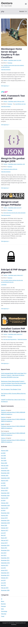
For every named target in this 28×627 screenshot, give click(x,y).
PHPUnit (19, 104)
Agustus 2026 (4, 450)
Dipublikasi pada (14, 60)
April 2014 (3, 553)
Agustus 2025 (4, 480)
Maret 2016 (4, 548)
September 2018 (5, 523)
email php (8, 212)
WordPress (13, 624)
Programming (13, 339)
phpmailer (23, 212)
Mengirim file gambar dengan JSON (13, 160)
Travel (2, 616)
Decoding (5, 169)
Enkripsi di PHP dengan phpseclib (13, 271)
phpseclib (7, 282)
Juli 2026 (3, 453)
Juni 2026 (3, 455)
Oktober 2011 (4, 578)
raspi (3, 67)
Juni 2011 (3, 580)
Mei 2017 (3, 535)
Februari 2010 (4, 588)
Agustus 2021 (4, 515)
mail (12, 212)
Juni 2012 (3, 568)
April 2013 (3, 555)
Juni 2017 (3, 533)
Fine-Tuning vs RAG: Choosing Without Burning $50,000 (13, 394)
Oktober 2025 (4, 475)
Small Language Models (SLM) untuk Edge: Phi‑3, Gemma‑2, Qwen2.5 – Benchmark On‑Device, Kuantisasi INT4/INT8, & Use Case (14, 375)
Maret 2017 (4, 538)
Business (3, 604)
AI (1, 599)
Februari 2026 (4, 465)
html (4, 339)
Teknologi (10, 62)
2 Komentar (4, 284)
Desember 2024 (5, 493)
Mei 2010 (3, 585)
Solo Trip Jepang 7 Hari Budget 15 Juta (11, 389)
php (18, 65)
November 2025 (5, 473)
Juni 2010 (3, 583)
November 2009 (5, 590)
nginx (15, 65)
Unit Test (23, 104)
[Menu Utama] (26, 4)
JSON (14, 169)
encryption (5, 280)
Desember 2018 (5, 520)
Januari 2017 (4, 543)
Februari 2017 (4, 540)
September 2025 (5, 478)
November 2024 (5, 495)
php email (18, 212)
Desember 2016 (5, 545)
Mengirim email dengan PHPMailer (11, 203)
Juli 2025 (3, 483)
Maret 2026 (4, 463)
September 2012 (5, 563)
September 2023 (5, 505)
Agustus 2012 (4, 565)
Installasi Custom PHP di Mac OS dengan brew (13, 330)
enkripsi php (16, 280)
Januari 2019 (4, 518)
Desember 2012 (5, 558)
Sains (2, 609)
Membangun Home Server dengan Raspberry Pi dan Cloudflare (11, 53)
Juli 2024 (3, 500)
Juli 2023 (3, 510)
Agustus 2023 (4, 508)
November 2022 (5, 513)
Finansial (3, 606)
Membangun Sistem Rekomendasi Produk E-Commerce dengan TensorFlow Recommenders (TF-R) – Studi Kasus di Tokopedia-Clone (13, 383)
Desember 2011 (5, 573)
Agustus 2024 (4, 498)
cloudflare (5, 65)
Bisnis (2, 601)
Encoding (10, 169)
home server (11, 65)
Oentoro (6, 3)
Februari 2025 (4, 488)
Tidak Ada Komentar (6, 69)
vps (9, 67)
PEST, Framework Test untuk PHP (13, 97)
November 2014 (5, 550)
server (6, 67)
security (11, 282)
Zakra (22, 622)
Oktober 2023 (4, 503)
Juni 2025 (3, 485)
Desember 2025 (5, 470)
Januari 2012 (4, 570)
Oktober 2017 (4, 528)
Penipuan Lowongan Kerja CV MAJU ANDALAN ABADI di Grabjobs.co (13, 413)
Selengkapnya (4, 86)
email (4, 212)
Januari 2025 (4, 490)
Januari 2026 (4, 468)
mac (7, 339)
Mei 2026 (3, 458)
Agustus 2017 (4, 530)
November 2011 (5, 575)
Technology (4, 611)
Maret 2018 (4, 525)
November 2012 (5, 560)
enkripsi (10, 280)
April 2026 (3, 460)
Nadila (2, 424)
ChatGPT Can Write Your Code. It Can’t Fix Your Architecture (13, 400)
